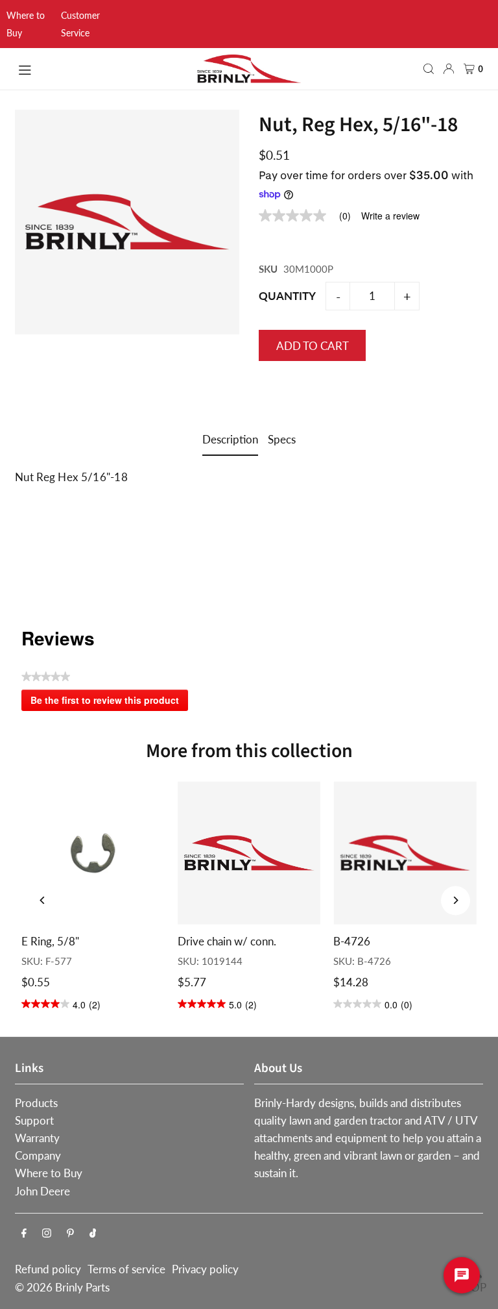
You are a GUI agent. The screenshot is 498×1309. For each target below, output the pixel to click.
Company (38, 1155)
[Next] (455, 900)
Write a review (390, 215)
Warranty (37, 1138)
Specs (282, 439)
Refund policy (48, 1269)
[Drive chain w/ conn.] (249, 853)
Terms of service (126, 1269)
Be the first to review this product (109, 702)
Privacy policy (205, 1269)
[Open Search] (428, 69)
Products (36, 1103)
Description (230, 439)
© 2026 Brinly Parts (62, 1287)
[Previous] (42, 900)
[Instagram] (46, 1233)
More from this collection (249, 751)
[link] (310, 215)
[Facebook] (24, 1233)
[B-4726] (405, 853)
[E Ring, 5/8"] (93, 853)
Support (34, 1120)
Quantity (287, 296)
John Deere (42, 1191)
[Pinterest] (70, 1233)
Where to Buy (48, 1173)
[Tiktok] (93, 1233)
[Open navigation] (100, 68)
